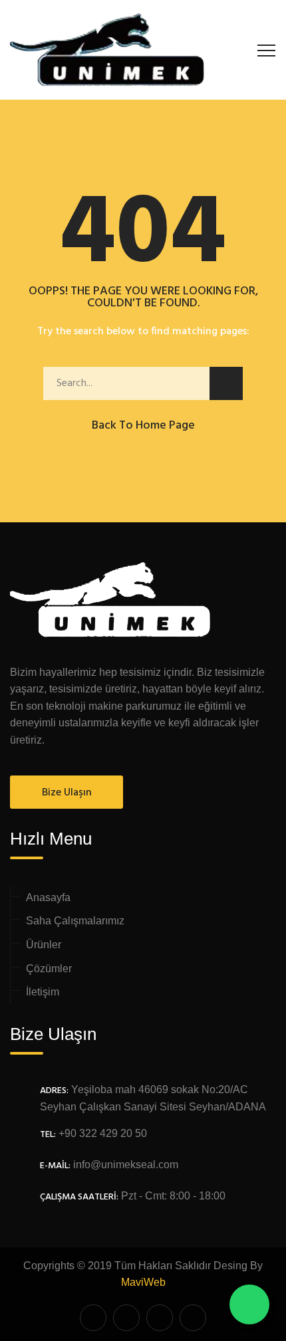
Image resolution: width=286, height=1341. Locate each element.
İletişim (42, 991)
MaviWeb (143, 1282)
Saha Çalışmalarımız (75, 920)
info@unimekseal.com (125, 1164)
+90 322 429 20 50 (103, 1133)
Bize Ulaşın (67, 792)
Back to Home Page (143, 425)
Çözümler (49, 968)
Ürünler (43, 944)
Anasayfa (48, 897)
